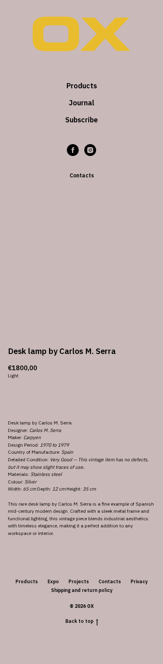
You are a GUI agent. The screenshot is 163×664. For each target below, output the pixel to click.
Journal (81, 102)
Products (81, 85)
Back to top (79, 621)
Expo (53, 581)
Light (13, 376)
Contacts (110, 581)
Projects (78, 581)
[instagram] (90, 150)
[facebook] (73, 150)
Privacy (139, 581)
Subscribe (81, 119)
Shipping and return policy (81, 590)
